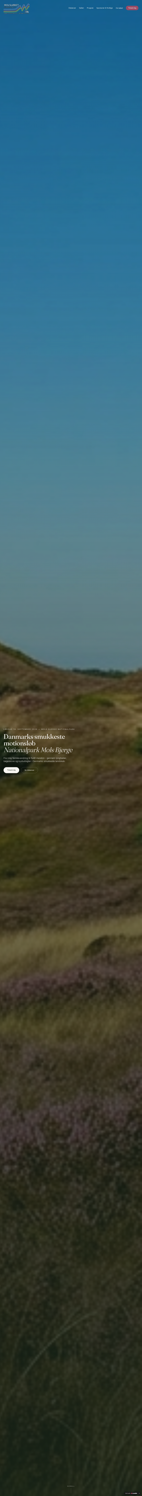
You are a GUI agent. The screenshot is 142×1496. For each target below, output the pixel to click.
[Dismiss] (139, 1493)
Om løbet (119, 8)
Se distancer (29, 770)
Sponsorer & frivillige (105, 8)
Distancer (72, 8)
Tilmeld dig (132, 8)
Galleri (81, 8)
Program (90, 8)
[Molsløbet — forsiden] (17, 8)
